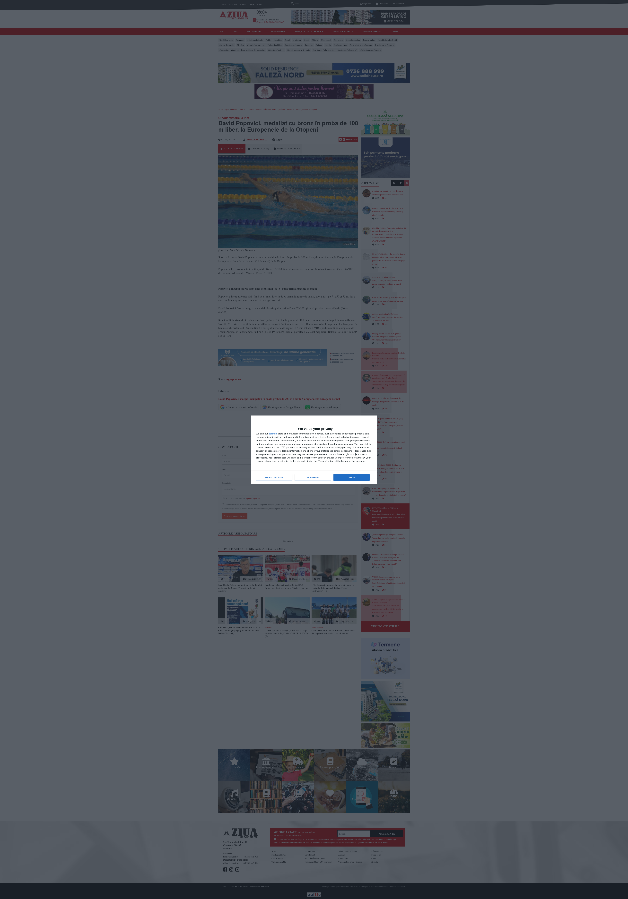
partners (273, 434)
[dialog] (314, 450)
